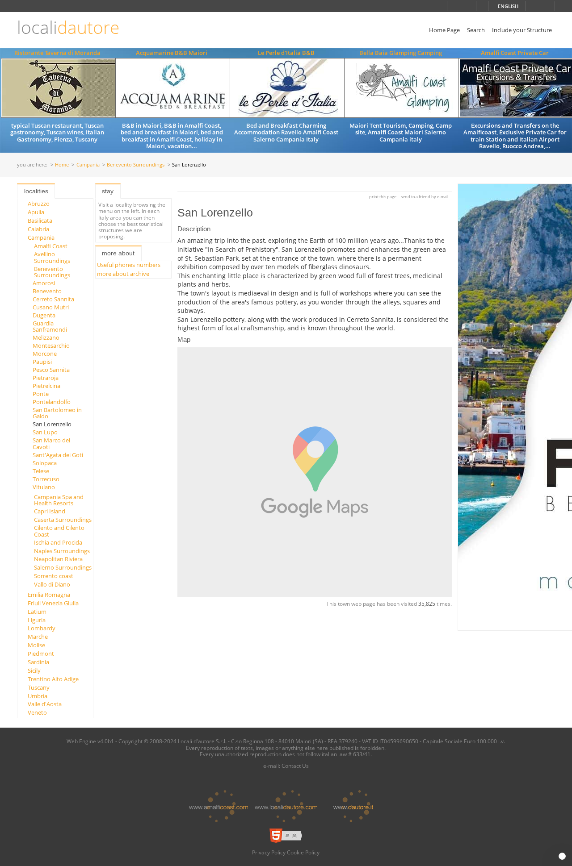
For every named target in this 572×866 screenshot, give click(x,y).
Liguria (37, 620)
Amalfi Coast (50, 246)
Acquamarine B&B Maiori (171, 53)
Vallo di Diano (52, 584)
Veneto (37, 712)
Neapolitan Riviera (58, 559)
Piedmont (41, 653)
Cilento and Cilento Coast (59, 531)
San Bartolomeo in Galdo (57, 413)
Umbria (37, 696)
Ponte (41, 394)
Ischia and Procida (58, 542)
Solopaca (45, 463)
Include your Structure (522, 30)
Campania (88, 164)
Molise (36, 645)
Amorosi (44, 283)
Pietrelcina (46, 386)
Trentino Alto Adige (53, 679)
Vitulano (44, 487)
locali (68, 27)
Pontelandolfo (52, 402)
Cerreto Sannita (53, 299)
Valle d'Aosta (45, 704)
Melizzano (46, 337)
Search (476, 30)
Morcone (45, 353)
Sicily (34, 670)
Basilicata (40, 220)
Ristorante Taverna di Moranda (57, 53)
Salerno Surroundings (63, 567)
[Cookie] (562, 856)
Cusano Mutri (51, 307)
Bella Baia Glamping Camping (400, 53)
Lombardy (41, 628)
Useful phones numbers (128, 265)
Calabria (38, 229)
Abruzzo (39, 203)
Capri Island (49, 511)
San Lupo (45, 432)
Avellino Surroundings (52, 257)
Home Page (444, 30)
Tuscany (39, 687)
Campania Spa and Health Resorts (59, 500)
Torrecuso (46, 479)
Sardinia (38, 662)
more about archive (123, 274)
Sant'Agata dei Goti (58, 455)
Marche (38, 636)
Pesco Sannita (51, 369)
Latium (37, 611)
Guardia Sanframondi (50, 326)
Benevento (47, 291)
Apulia (36, 212)
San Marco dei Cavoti (51, 443)
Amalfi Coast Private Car (515, 53)
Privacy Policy (269, 852)
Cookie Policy (303, 852)
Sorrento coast (53, 576)
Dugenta (44, 315)
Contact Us (295, 765)
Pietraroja (46, 378)
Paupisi (42, 361)
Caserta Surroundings (63, 519)
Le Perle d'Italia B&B (286, 53)
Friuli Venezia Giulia (53, 603)
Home (62, 164)
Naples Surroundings (62, 551)
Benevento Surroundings (135, 164)
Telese (41, 471)
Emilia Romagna (49, 594)
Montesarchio (51, 345)
